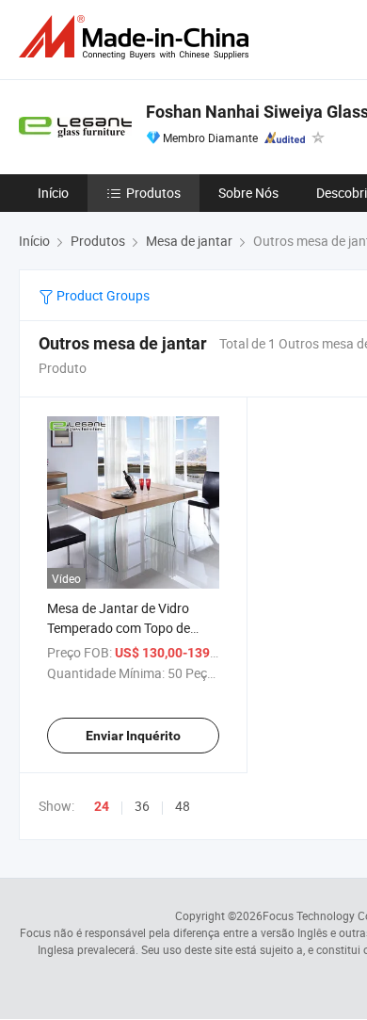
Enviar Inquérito (133, 735)
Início (53, 193)
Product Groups (102, 295)
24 (101, 806)
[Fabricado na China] (137, 37)
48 (182, 806)
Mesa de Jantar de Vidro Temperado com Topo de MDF (118, 627)
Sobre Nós (248, 193)
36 (142, 806)
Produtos (153, 193)
